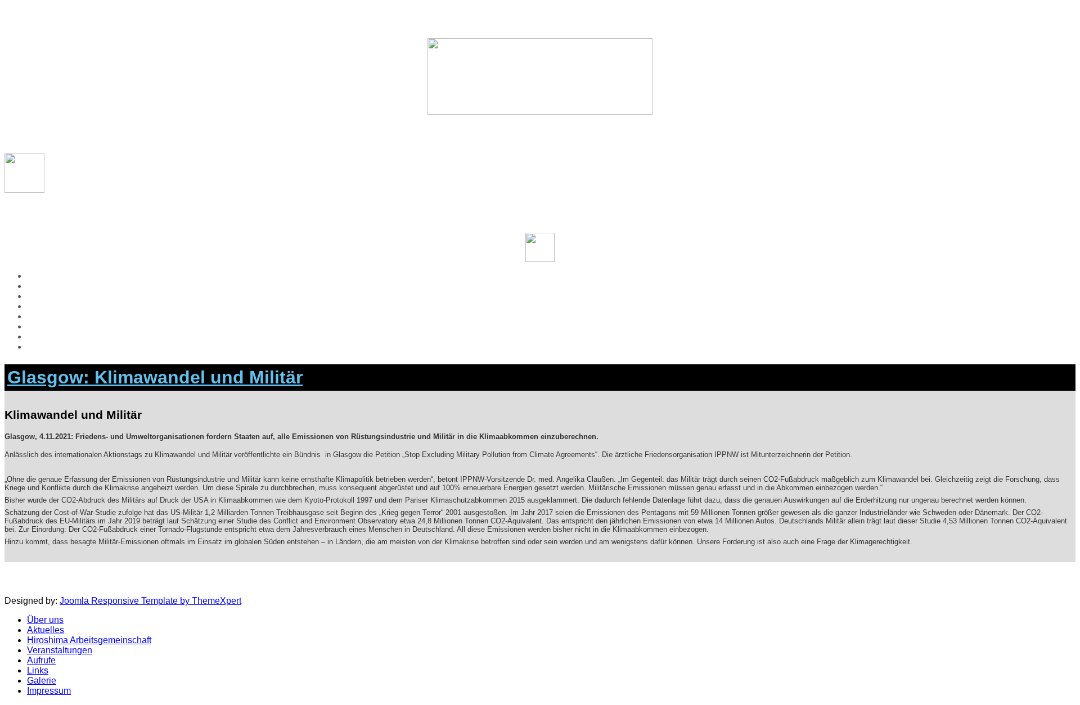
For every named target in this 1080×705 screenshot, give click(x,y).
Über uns (45, 276)
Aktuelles (45, 286)
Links (37, 326)
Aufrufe (41, 316)
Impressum (49, 346)
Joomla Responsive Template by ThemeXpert (150, 600)
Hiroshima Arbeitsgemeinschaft (89, 296)
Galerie (41, 336)
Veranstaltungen (59, 306)
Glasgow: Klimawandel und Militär (155, 377)
